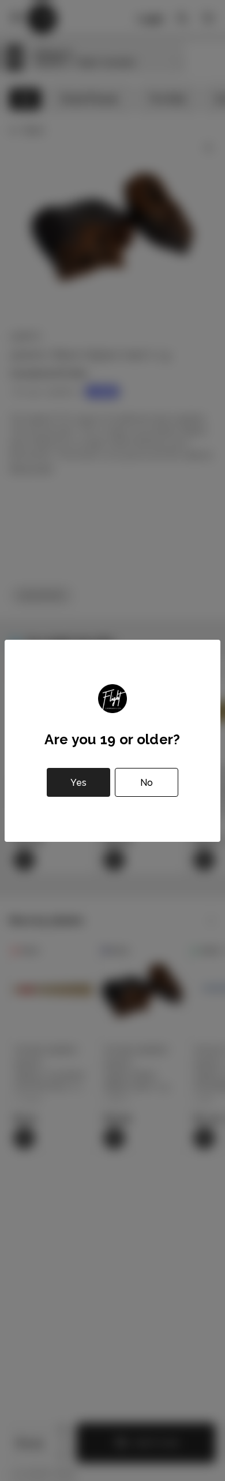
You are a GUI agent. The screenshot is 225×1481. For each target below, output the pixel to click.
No (146, 782)
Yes (78, 782)
